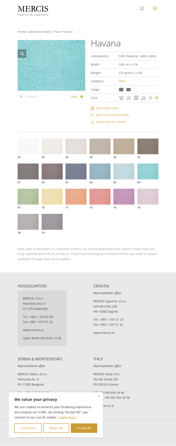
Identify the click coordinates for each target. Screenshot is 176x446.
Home (22, 32)
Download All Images (111, 122)
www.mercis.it (103, 406)
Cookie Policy (67, 417)
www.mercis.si (33, 330)
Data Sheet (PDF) (107, 108)
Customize (28, 428)
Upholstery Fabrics (40, 32)
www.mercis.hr (104, 333)
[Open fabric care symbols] (156, 98)
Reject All (56, 428)
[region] (56, 414)
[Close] (98, 395)
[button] (22, 53)
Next (74, 96)
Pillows (128, 89)
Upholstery (121, 89)
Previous (31, 96)
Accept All (84, 428)
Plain (57, 32)
